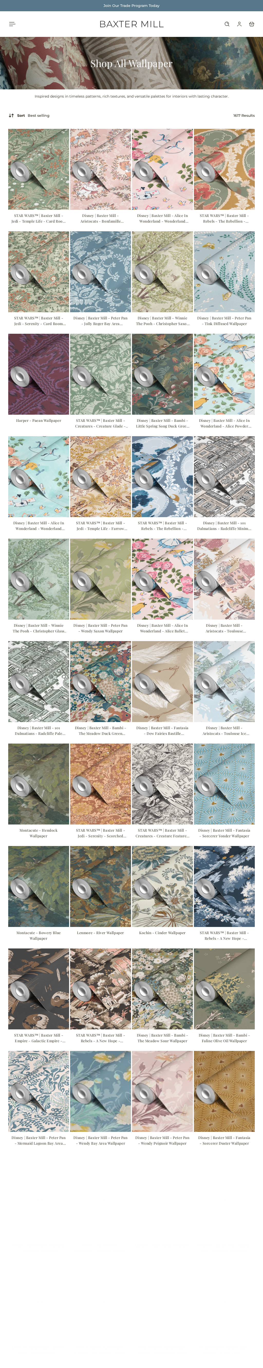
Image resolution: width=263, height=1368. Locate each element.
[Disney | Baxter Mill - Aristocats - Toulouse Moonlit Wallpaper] (100, 1193)
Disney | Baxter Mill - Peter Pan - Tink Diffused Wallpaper (224, 321)
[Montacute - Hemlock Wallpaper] (38, 784)
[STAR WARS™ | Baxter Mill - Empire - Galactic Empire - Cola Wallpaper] (38, 988)
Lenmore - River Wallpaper (100, 932)
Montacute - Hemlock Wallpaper (39, 833)
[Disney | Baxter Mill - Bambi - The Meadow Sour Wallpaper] (162, 988)
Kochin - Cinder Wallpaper (162, 932)
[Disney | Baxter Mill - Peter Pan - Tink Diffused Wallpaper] (224, 271)
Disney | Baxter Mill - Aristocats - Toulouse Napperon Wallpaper (224, 628)
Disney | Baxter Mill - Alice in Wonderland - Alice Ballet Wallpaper (162, 628)
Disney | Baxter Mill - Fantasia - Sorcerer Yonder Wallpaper (224, 833)
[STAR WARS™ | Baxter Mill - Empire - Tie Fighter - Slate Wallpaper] (162, 1296)
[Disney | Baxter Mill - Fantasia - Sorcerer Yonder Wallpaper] (224, 784)
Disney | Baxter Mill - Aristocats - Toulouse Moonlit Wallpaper (100, 1243)
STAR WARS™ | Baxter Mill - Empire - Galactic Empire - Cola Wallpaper (38, 1038)
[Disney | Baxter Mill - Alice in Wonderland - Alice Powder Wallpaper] (224, 374)
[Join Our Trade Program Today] (131, 5)
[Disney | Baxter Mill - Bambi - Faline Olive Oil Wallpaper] (224, 988)
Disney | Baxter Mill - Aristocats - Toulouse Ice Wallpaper (224, 730)
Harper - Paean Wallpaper (38, 420)
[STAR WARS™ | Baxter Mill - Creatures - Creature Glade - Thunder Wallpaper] (100, 374)
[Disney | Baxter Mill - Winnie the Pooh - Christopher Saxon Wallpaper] (162, 271)
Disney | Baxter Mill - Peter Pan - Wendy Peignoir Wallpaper (162, 1140)
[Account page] (239, 24)
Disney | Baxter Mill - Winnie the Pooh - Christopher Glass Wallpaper (38, 628)
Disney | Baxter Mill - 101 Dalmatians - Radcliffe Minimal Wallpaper (224, 525)
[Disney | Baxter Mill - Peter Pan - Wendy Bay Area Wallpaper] (100, 1091)
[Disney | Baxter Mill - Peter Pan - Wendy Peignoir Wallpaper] (162, 1091)
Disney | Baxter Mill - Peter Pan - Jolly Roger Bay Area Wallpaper (100, 321)
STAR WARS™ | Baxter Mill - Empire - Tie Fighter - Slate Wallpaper (162, 1345)
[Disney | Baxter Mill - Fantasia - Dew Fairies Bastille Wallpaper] (162, 681)
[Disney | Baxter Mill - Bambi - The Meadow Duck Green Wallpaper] (100, 681)
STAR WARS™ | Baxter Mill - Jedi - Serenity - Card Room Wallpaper (38, 321)
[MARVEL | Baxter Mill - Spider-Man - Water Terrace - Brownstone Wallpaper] (38, 1296)
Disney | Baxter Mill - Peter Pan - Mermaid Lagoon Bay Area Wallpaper (38, 1140)
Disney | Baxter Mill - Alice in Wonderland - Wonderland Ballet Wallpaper (162, 218)
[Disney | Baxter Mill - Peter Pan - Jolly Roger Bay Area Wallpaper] (100, 271)
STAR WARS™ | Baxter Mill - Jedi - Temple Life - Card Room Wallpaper (39, 218)
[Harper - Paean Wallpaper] (38, 374)
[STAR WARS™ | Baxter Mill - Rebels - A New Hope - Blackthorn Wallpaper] (224, 1296)
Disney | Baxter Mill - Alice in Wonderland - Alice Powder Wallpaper (224, 423)
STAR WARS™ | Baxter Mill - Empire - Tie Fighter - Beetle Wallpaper (100, 1345)
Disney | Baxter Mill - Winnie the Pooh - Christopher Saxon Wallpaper (162, 321)
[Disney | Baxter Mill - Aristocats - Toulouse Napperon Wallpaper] (224, 579)
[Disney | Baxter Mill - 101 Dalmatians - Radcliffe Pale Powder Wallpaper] (38, 681)
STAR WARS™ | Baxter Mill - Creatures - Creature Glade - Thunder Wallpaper (100, 423)
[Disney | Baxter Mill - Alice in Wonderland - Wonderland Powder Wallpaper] (38, 476)
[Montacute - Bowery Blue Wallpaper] (38, 886)
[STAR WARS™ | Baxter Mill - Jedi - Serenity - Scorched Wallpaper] (100, 784)
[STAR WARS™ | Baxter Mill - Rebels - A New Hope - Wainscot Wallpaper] (100, 988)
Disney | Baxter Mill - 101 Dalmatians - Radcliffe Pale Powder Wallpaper (38, 730)
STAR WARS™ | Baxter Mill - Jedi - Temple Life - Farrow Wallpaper (100, 525)
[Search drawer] (227, 24)
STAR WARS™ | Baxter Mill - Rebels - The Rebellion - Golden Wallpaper (224, 218)
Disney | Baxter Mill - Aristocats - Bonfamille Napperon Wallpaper (100, 218)
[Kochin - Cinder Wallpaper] (162, 886)
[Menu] (11, 24)
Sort (33, 115)
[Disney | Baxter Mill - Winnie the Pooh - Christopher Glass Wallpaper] (38, 579)
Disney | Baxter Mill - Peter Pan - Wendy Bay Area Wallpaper (100, 1140)
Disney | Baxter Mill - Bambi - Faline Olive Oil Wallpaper (224, 1038)
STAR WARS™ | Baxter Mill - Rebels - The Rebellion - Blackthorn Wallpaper (162, 525)
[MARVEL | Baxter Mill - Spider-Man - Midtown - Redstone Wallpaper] (224, 1193)
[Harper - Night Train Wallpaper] (162, 1193)
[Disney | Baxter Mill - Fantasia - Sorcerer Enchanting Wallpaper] (38, 1193)
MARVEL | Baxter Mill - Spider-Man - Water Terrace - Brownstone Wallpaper (39, 1345)
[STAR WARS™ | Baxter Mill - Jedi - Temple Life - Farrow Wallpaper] (100, 476)
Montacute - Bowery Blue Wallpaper (38, 935)
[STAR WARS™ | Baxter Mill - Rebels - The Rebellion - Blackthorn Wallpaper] (162, 476)
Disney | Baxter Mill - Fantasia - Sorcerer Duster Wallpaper (224, 1140)
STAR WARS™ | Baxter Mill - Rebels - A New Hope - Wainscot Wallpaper (100, 1038)
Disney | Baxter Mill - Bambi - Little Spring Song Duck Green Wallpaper (162, 423)
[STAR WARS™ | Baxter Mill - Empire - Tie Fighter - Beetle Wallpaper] (100, 1296)
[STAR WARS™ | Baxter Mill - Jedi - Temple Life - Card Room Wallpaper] (38, 169)
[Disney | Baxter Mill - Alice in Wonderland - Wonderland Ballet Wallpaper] (162, 169)
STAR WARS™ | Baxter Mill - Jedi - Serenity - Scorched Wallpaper (100, 833)
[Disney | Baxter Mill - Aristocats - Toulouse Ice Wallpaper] (224, 681)
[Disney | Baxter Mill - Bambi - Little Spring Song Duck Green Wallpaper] (162, 374)
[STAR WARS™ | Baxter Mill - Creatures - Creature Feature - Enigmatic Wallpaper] (162, 784)
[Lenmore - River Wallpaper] (100, 886)
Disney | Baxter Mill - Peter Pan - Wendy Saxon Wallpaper (100, 628)
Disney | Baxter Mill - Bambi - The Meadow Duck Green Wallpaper (100, 730)
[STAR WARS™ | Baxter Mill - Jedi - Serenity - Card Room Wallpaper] (38, 271)
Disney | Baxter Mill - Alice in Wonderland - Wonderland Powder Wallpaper (38, 525)
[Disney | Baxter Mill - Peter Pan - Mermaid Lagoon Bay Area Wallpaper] (38, 1091)
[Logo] (131, 24)
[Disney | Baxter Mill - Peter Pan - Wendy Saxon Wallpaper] (100, 579)
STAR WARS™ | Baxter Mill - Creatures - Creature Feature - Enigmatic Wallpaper (163, 833)
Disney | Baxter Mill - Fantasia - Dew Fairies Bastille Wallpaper (162, 730)
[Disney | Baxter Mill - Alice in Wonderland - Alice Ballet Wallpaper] (162, 579)
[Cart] (252, 24)
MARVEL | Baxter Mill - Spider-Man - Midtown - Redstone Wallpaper (224, 1243)
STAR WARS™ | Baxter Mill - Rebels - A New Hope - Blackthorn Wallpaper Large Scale (224, 935)
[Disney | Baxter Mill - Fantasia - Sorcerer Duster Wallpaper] (224, 1091)
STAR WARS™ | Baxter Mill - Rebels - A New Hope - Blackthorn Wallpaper (224, 1345)
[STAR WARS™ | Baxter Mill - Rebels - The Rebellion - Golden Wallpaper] (224, 169)
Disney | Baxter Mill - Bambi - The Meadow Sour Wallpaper (162, 1038)
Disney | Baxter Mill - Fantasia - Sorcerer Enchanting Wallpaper (39, 1243)
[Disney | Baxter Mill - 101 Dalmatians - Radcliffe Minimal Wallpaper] (224, 476)
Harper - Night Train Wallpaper (162, 1240)
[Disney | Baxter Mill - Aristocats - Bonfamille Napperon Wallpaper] (100, 169)
